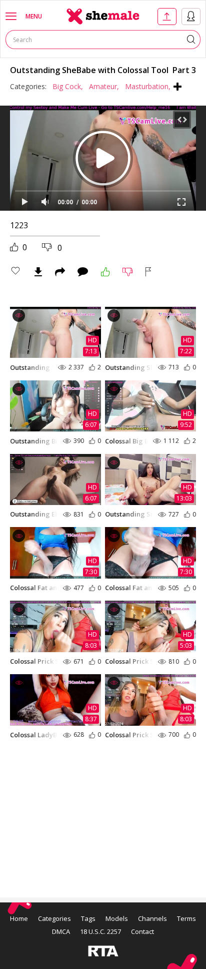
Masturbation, (147, 86)
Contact (142, 931)
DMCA (61, 931)
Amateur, (104, 86)
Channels (152, 918)
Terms (186, 918)
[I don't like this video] (127, 271)
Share (60, 271)
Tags (88, 918)
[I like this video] (105, 271)
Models (117, 918)
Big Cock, (67, 86)
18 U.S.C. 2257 (100, 931)
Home (19, 918)
